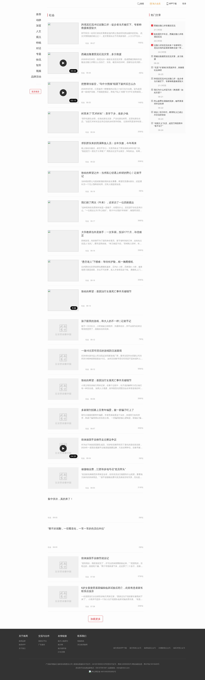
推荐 (38, 14)
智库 (38, 65)
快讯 (38, 59)
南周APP (22, 644)
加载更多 (96, 619)
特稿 (38, 42)
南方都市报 (62, 648)
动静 (38, 20)
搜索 (142, 3)
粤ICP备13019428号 (151, 664)
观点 (38, 37)
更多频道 (35, 91)
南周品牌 (22, 641)
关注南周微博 (82, 644)
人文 (38, 31)
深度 (38, 25)
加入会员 (156, 3)
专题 (38, 54)
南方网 (60, 644)
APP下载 (173, 3)
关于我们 (22, 648)
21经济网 (61, 652)
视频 (38, 71)
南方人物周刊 (63, 641)
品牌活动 (36, 76)
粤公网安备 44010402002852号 (104, 671)
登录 (184, 3)
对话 (38, 48)
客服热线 (80, 641)
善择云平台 (42, 641)
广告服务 (41, 644)
